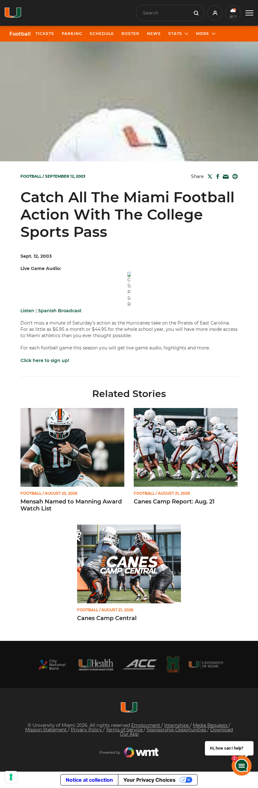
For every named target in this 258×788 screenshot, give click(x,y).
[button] (249, 13)
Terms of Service (125, 730)
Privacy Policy (87, 730)
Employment (146, 725)
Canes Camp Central (107, 618)
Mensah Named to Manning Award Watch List (71, 505)
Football (20, 34)
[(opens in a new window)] (52, 664)
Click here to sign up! (44, 360)
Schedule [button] (102, 33)
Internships (177, 725)
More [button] (202, 33)
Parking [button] (72, 33)
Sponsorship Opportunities (177, 730)
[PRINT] (234, 176)
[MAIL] (224, 177)
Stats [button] (175, 33)
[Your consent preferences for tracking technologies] (11, 777)
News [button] (154, 33)
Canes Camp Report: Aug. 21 (174, 501)
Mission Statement (46, 730)
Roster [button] (130, 33)
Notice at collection (89, 780)
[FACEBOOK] (216, 176)
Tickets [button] (45, 33)
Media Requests (211, 725)
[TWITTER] (208, 176)
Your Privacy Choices (149, 780)
